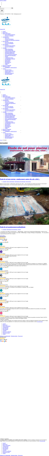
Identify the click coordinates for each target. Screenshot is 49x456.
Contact (4, 334)
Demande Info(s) (8, 69)
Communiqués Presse (9, 57)
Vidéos (6, 64)
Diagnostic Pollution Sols (10, 52)
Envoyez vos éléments (9, 35)
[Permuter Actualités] (20, 112)
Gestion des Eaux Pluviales (10, 51)
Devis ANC (7, 38)
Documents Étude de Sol (9, 53)
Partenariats (7, 63)
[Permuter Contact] (20, 132)
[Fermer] (2, 10)
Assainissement (5, 327)
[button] (8, 44)
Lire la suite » (2, 186)
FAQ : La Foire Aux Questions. (11, 54)
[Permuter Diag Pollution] (20, 108)
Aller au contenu (3, 0)
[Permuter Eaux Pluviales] (20, 105)
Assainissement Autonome (10, 58)
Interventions (7, 60)
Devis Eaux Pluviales (9, 42)
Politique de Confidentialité (5, 336)
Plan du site (20, 336)
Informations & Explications (10, 55)
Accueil (4, 31)
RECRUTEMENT (8, 74)
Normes (6, 56)
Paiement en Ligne (6, 332)
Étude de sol (5, 32)
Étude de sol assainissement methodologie (12, 227)
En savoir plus (40, 321)
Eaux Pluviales (8, 59)
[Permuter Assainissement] (20, 100)
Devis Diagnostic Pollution (10, 45)
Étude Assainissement (9, 50)
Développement (8, 62)
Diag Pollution (5, 329)
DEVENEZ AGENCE (9, 73)
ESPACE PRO (8, 71)
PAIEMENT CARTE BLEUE (11, 67)
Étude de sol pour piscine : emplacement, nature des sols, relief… (20, 179)
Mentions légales (14, 336)
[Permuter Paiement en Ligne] (20, 130)
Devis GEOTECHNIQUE (10, 34)
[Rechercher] (0, 6)
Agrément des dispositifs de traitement (12, 40)
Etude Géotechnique (6, 326)
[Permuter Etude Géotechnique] (20, 96)
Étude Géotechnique (9, 49)
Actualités (4, 181)
